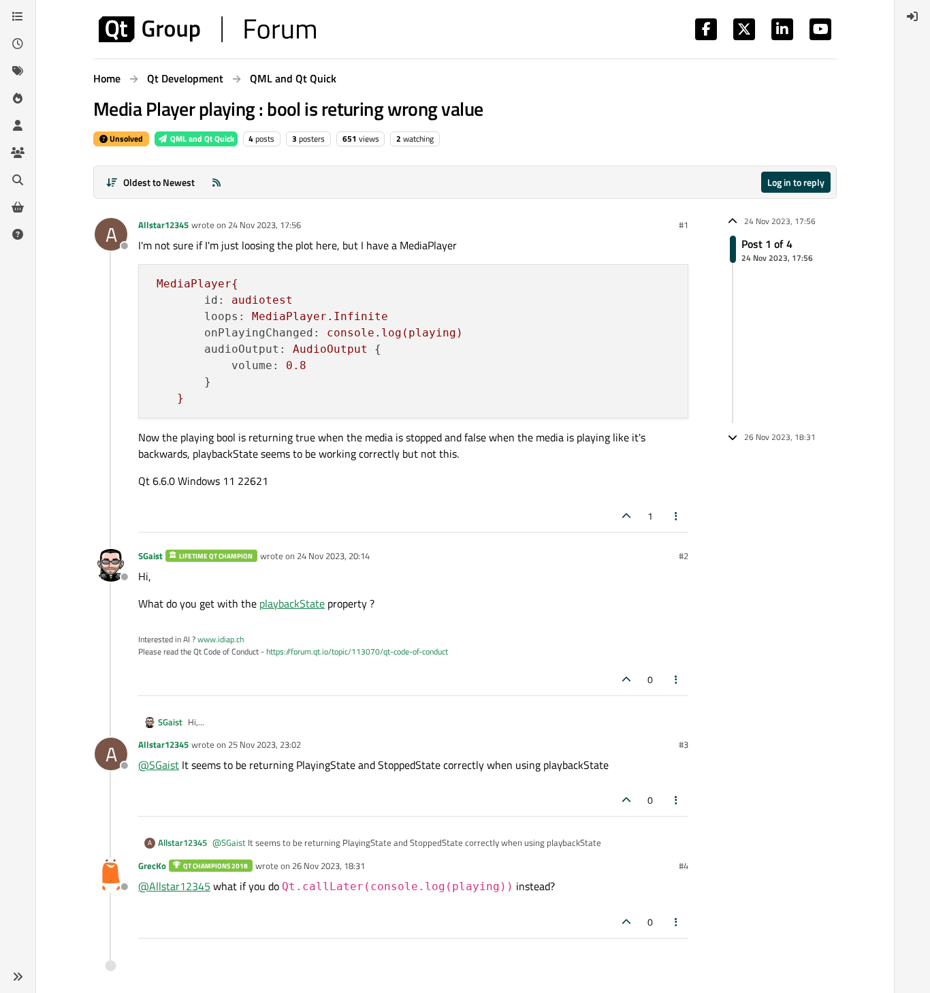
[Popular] (17, 98)
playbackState (292, 603)
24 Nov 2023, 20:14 (333, 556)
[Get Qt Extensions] (17, 207)
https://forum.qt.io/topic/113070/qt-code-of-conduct (357, 651)
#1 (683, 225)
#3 (683, 744)
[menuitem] (912, 16)
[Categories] (17, 16)
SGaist (150, 556)
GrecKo (152, 865)
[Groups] (17, 152)
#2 (683, 556)
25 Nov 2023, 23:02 (264, 744)
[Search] (17, 180)
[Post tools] (676, 515)
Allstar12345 (163, 225)
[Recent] (17, 43)
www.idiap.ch (220, 639)
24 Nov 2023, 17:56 (264, 225)
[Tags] (17, 71)
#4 (683, 865)
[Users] (17, 125)
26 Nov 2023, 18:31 (328, 865)
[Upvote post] (626, 515)
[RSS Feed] (216, 182)
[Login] (912, 16)
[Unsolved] (17, 234)
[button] (17, 977)
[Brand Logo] (207, 29)
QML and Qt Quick (201, 138)
